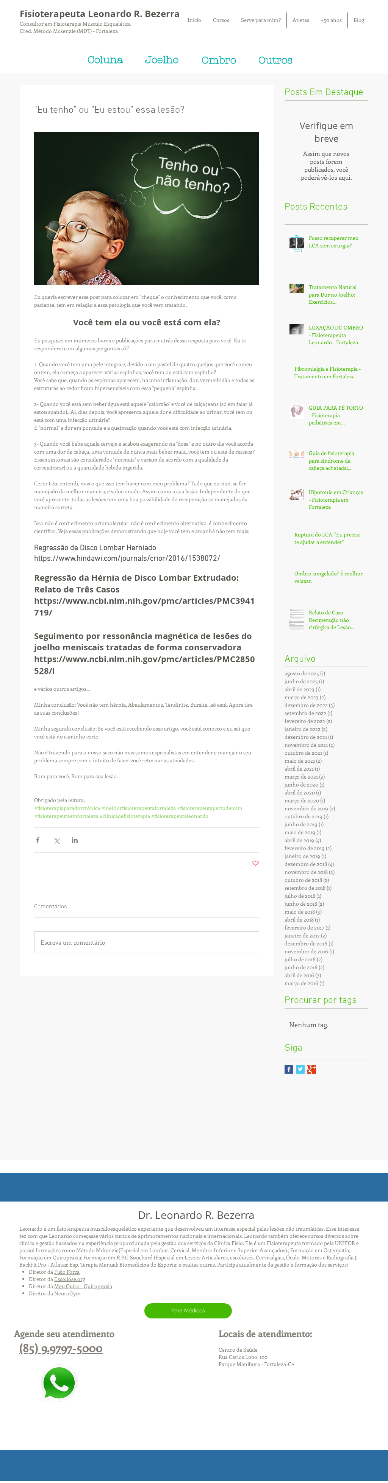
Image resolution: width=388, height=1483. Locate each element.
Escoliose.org (69, 1278)
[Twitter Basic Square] (300, 1069)
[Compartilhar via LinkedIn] (74, 840)
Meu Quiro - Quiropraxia (83, 1286)
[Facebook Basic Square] (289, 1069)
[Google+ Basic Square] (311, 1069)
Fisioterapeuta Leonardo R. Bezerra (100, 13)
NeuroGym (67, 1293)
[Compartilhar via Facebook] (37, 840)
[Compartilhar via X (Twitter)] (56, 840)
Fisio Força (67, 1271)
